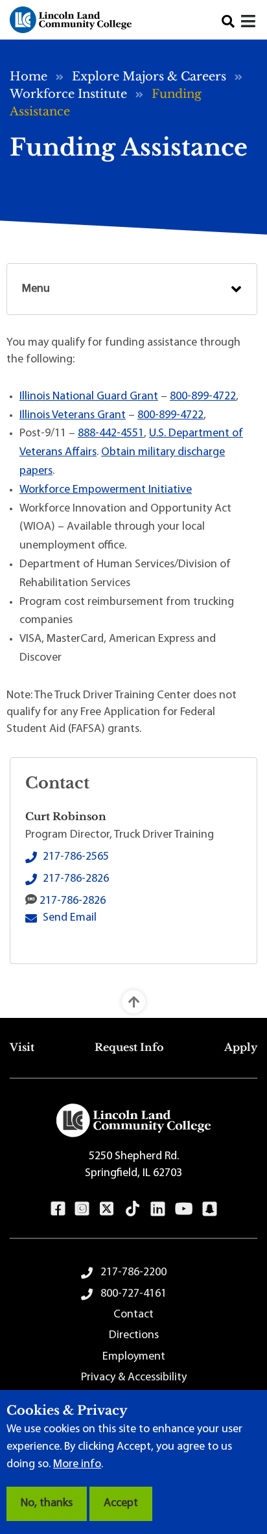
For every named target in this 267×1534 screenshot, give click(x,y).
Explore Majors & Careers (149, 76)
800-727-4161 (133, 1294)
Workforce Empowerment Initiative (105, 490)
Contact (133, 1315)
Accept (121, 1503)
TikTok (133, 1208)
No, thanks (47, 1503)
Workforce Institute (68, 94)
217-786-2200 (133, 1273)
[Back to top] (133, 1001)
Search (228, 21)
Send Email (70, 918)
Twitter (107, 1208)
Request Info (129, 1047)
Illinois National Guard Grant (88, 397)
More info (77, 1464)
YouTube (183, 1208)
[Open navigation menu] (249, 23)
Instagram (82, 1208)
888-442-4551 (111, 434)
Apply (240, 1047)
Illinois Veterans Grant (72, 415)
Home (28, 76)
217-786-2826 (76, 879)
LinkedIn (158, 1208)
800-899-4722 (203, 397)
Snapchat (209, 1208)
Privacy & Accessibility (134, 1378)
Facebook (58, 1208)
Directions (134, 1335)
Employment (133, 1357)
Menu (36, 289)
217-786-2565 (76, 857)
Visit (22, 1047)
